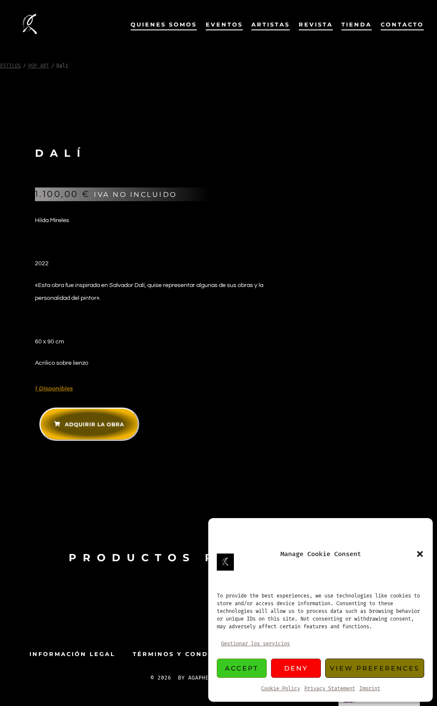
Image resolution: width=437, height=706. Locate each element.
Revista (316, 24)
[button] (420, 554)
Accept (242, 668)
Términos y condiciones (187, 654)
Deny (296, 668)
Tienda (356, 24)
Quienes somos (164, 24)
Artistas (270, 24)
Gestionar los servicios (255, 644)
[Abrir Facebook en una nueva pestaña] (204, 622)
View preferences (375, 668)
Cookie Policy (280, 688)
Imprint (369, 688)
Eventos (224, 24)
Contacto (402, 24)
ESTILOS (10, 66)
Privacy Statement (329, 688)
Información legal (72, 654)
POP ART (38, 66)
